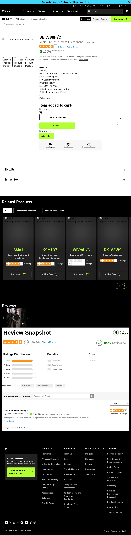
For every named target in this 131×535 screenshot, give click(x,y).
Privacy (106, 531)
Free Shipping (50, 147)
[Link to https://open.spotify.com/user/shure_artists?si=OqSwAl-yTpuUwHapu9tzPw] (21, 522)
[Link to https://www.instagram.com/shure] (14, 522)
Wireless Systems (50, 459)
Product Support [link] (100, 19)
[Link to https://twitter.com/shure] (10, 522)
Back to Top (26, 428)
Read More (83, 59)
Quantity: (43, 67)
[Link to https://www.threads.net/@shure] (34, 522)
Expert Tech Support (88, 147)
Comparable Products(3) (27, 210)
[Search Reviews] (92, 396)
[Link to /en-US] (10, 11)
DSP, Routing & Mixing (49, 486)
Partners (68, 479)
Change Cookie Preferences (70, 486)
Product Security (115, 502)
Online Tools (113, 467)
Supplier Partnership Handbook (116, 494)
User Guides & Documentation (114, 460)
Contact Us (112, 507)
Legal (124, 531)
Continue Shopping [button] (58, 117)
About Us (68, 454)
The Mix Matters (71, 469)
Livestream (90, 469)
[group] (8, 62)
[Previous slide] (117, 286)
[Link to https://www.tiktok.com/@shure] (31, 522)
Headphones (47, 469)
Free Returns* (68, 147)
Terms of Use (115, 531)
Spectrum (90, 474)
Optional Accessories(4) (56, 210)
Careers (67, 464)
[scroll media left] (4, 318)
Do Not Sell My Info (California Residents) (72, 496)
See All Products (49, 503)
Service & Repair (115, 454)
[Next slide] (124, 286)
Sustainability (70, 474)
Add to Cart (46, 136)
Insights (89, 454)
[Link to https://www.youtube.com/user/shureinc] (26, 522)
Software (46, 498)
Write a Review (72, 47)
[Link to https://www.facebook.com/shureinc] (6, 522)
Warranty (111, 485)
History (67, 459)
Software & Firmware (112, 479)
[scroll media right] (28, 318)
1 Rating (61, 47)
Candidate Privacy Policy (72, 506)
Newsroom (90, 459)
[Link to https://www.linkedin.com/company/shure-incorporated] (18, 522)
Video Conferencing (51, 464)
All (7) (7, 210)
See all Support (114, 512)
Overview (85, 19)
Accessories (47, 493)
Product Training (115, 472)
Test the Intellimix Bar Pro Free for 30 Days (65, 2)
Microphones (48, 454)
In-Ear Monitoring (50, 479)
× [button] (71, 105)
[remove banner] (128, 2)
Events (88, 464)
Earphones (47, 474)
